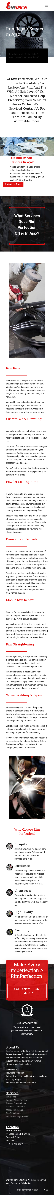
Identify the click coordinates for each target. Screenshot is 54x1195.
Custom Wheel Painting (16, 1100)
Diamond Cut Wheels (15, 1106)
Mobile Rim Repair (14, 1110)
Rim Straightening (14, 1113)
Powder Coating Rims (16, 1103)
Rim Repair (11, 1097)
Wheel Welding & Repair (17, 1116)
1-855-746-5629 (15, 1144)
